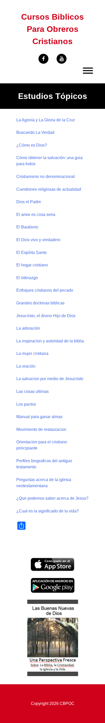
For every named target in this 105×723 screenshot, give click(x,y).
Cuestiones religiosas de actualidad (48, 189)
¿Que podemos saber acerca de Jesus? (52, 498)
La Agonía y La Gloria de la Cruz (45, 120)
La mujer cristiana (32, 353)
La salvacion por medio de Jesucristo (49, 379)
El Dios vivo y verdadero (38, 240)
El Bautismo (27, 227)
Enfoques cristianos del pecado (44, 290)
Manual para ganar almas (39, 417)
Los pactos (26, 404)
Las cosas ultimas (32, 391)
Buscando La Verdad (35, 132)
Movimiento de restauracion (41, 429)
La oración (25, 366)
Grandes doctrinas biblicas (40, 303)
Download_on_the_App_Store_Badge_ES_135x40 (52, 561)
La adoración (28, 328)
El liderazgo (27, 278)
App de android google (51, 580)
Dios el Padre (28, 202)
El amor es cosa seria (35, 214)
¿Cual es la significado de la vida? (47, 511)
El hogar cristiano (32, 265)
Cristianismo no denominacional (45, 176)
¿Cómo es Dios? (31, 145)
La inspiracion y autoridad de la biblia (50, 341)
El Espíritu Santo (31, 252)
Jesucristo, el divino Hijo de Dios (45, 316)
